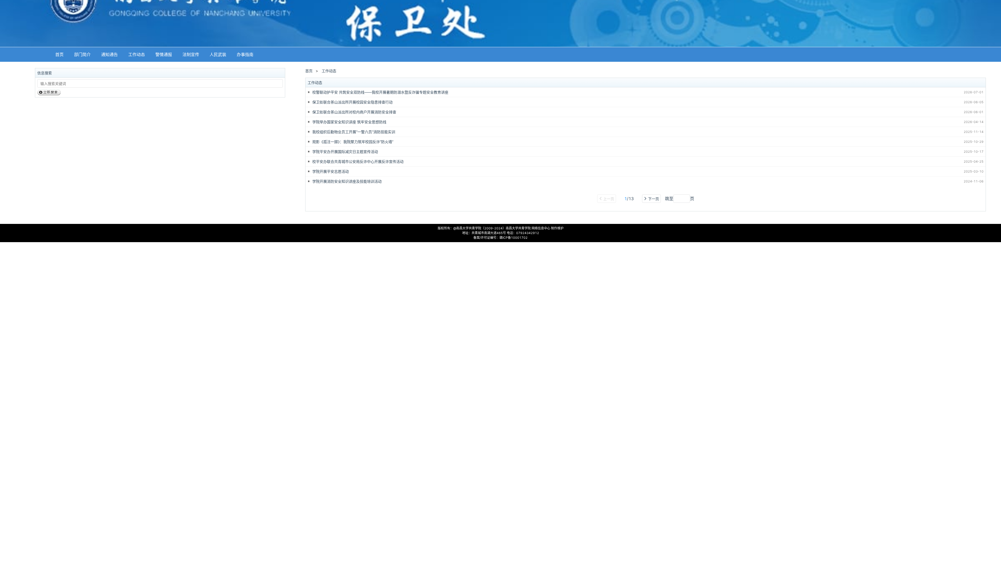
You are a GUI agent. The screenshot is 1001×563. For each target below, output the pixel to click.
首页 (59, 54)
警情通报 (163, 54)
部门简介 (82, 54)
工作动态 (136, 54)
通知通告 (109, 54)
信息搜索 (44, 73)
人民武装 (218, 54)
